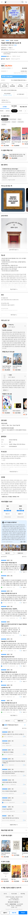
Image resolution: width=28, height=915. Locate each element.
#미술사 (19, 119)
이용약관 (6, 904)
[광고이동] (22, 2)
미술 (11, 425)
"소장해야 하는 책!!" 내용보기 (14, 691)
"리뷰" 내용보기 (14, 581)
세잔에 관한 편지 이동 (5, 874)
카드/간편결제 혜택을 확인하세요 (18, 80)
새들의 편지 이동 (7, 405)
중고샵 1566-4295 (15, 898)
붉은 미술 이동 (16, 874)
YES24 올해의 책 (10, 430)
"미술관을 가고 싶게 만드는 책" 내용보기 (14, 645)
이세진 (10, 47)
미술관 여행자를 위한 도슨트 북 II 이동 (17, 362)
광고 (16, 907)
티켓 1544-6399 (19, 896)
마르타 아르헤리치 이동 (17, 408)
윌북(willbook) (4, 49)
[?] (18, 522)
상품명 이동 (5, 137)
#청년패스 (4, 124)
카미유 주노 (3, 47)
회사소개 (12, 905)
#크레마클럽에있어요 (6, 121)
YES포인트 (3, 71)
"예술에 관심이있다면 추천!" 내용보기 (14, 660)
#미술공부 (14, 121)
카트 (26, 2)
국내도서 (4, 430)
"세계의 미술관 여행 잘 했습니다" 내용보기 (14, 566)
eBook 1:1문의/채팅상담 (13, 899)
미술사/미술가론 (16, 425)
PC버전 (8, 905)
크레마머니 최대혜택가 (6, 68)
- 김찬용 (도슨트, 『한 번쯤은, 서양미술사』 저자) (10, 496)
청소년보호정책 (20, 904)
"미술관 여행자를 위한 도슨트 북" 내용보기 (14, 597)
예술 (8, 59)
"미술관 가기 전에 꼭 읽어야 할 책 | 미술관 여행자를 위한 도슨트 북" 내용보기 (14, 628)
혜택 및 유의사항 (7, 516)
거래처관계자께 (18, 905)
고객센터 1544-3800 (10, 896)
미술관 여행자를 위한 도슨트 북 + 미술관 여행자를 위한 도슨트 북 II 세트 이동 (14, 157)
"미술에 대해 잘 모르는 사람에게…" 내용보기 (14, 612)
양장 (10, 442)
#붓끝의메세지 (5, 119)
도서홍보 (12, 907)
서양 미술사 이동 (16, 848)
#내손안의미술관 (12, 119)
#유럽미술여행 (20, 121)
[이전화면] (2, 2)
